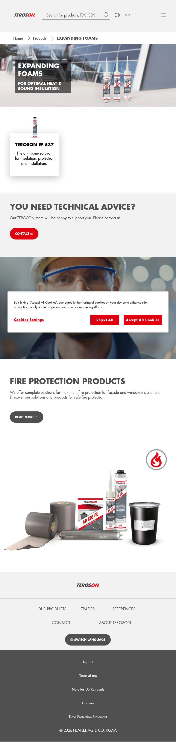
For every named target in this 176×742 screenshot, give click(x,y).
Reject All (104, 319)
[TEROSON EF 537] (34, 145)
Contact (61, 622)
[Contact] (127, 15)
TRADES (88, 608)
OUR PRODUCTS (52, 608)
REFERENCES (123, 608)
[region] (88, 312)
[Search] (107, 15)
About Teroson (115, 622)
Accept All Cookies (143, 319)
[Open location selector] (117, 15)
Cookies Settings (29, 319)
